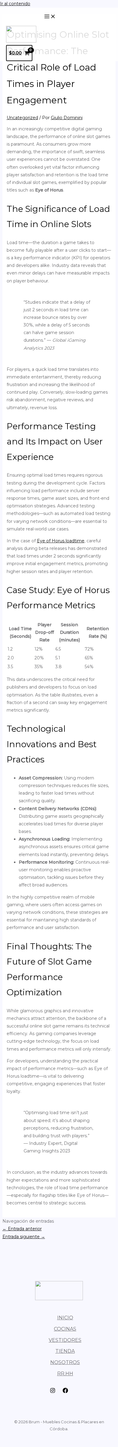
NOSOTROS (65, 1362)
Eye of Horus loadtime (60, 541)
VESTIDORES (65, 1340)
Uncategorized (22, 117)
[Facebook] (65, 1391)
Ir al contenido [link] (15, 3)
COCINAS (65, 1329)
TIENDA (65, 1351)
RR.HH (65, 1373)
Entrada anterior (22, 1228)
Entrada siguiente (23, 1236)
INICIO (65, 1318)
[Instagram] (52, 1391)
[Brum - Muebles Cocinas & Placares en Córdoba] (21, 41)
